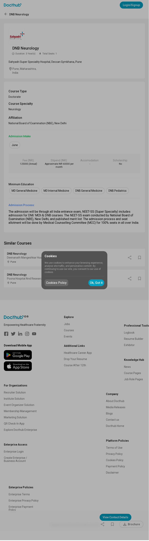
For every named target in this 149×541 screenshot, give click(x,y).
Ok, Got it (96, 283)
